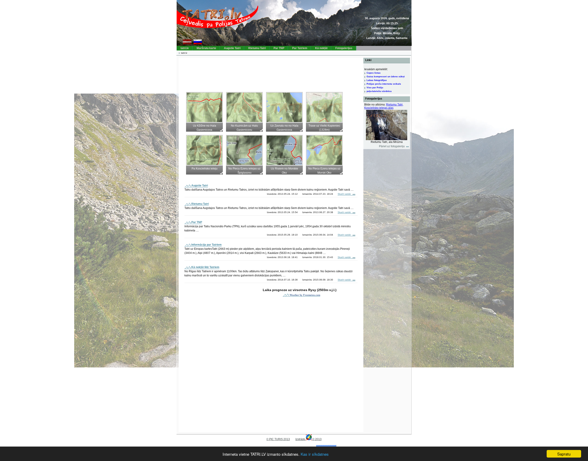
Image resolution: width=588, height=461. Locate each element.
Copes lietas (374, 73)
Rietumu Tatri (257, 48)
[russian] (198, 43)
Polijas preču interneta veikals (384, 84)
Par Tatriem (299, 48)
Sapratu (564, 454)
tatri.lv (185, 48)
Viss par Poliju (375, 87)
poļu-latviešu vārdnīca (379, 91)
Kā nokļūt (321, 48)
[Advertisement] (267, 72)
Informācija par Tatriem (206, 244)
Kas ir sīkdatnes (315, 454)
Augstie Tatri (232, 48)
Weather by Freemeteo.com (305, 295)
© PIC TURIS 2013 (278, 439)
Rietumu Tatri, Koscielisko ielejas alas (383, 106)
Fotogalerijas (343, 48)
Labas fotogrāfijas (377, 80)
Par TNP (279, 48)
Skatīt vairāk (344, 194)
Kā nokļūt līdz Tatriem (205, 267)
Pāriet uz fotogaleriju (392, 146)
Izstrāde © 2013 (308, 439)
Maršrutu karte (206, 48)
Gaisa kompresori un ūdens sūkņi (386, 76)
